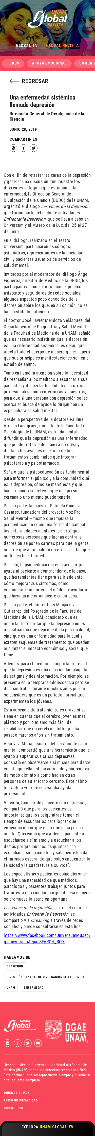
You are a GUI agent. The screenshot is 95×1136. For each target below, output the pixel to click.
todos (13, 63)
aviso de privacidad (21, 1100)
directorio (13, 1108)
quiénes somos (17, 1093)
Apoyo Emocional (49, 63)
